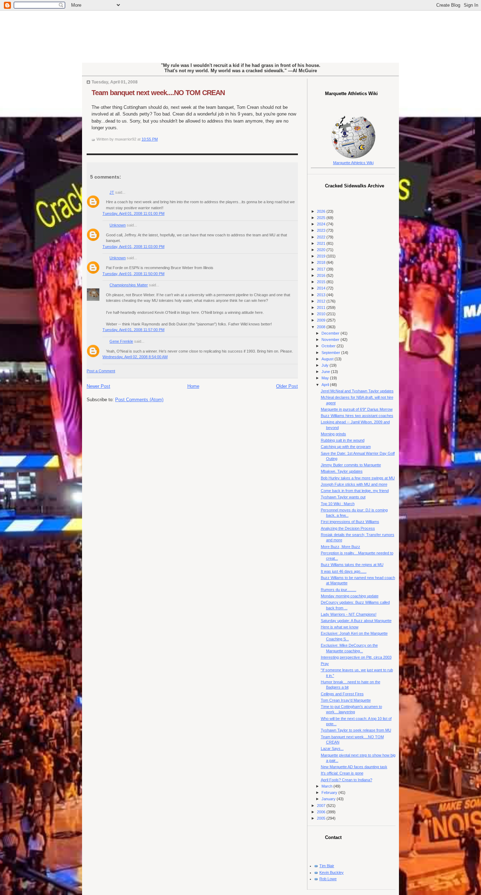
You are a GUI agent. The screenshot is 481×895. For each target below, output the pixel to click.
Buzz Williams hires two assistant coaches (357, 416)
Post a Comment (101, 371)
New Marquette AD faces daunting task (354, 767)
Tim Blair (326, 866)
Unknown (118, 225)
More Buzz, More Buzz (340, 547)
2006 (321, 812)
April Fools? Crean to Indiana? (346, 780)
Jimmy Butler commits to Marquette (351, 465)
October (329, 346)
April (325, 385)
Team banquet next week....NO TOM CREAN (158, 93)
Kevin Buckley (331, 872)
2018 (321, 262)
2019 (321, 256)
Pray (325, 663)
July (325, 365)
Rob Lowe (328, 879)
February (329, 792)
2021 (321, 243)
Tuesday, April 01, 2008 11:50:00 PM (133, 274)
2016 (321, 275)
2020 (321, 250)
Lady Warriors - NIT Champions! (348, 614)
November (331, 339)
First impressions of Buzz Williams (350, 522)
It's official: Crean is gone (342, 773)
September (331, 352)
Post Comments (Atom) (139, 399)
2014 (321, 288)
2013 (321, 295)
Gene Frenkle (121, 341)
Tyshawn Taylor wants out (343, 497)
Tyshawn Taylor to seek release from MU (356, 730)
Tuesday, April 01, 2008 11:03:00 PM (133, 246)
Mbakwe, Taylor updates (342, 471)
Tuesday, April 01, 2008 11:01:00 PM (133, 213)
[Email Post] (159, 139)
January (329, 799)
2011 (321, 307)
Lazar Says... (332, 748)
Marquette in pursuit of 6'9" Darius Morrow (357, 409)
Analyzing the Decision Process (348, 528)
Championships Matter (129, 285)
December (331, 333)
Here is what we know (339, 627)
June (326, 371)
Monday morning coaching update (350, 596)
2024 (321, 224)
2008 (321, 327)
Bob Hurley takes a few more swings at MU (358, 478)
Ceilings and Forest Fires (342, 694)
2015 (321, 282)
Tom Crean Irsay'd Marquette (346, 700)
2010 (321, 314)
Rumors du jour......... (338, 590)
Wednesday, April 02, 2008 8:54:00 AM (135, 357)
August (328, 359)
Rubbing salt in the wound (342, 440)
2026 (321, 211)
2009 (321, 320)
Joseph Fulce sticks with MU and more (354, 484)
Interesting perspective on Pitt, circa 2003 (356, 657)
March (327, 786)
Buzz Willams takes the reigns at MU (352, 565)
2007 (321, 805)
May (325, 378)
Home (193, 386)
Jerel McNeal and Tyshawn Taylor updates (357, 391)
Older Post (287, 386)
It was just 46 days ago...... (344, 571)
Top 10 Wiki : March (338, 504)
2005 (321, 818)
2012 (321, 301)
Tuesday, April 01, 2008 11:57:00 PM (133, 330)
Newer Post (98, 386)
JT (112, 192)
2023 (321, 230)
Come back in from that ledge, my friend (355, 491)
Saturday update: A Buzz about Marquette (356, 621)
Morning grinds (333, 434)
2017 (321, 269)
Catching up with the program (346, 447)
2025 (321, 218)
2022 (321, 237)
